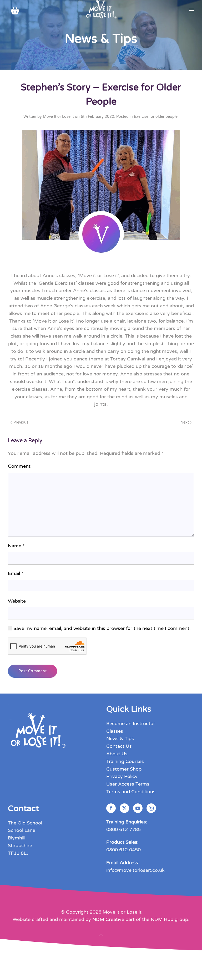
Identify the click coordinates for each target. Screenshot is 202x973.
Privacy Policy (122, 776)
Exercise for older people (156, 116)
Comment (19, 466)
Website (17, 601)
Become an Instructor (130, 723)
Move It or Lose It (58, 116)
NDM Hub (162, 919)
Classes (114, 731)
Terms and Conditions (130, 791)
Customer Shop (124, 769)
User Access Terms (127, 784)
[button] (191, 10)
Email (15, 573)
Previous (20, 422)
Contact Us (119, 746)
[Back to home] (101, 10)
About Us (117, 754)
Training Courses (125, 761)
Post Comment (32, 671)
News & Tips (120, 738)
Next (184, 422)
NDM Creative (108, 919)
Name (16, 546)
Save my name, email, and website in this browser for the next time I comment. (101, 628)
